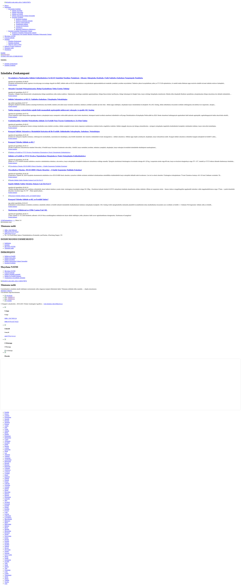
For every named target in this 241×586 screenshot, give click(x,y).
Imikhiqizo (8, 7)
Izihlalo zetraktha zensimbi (12, 274)
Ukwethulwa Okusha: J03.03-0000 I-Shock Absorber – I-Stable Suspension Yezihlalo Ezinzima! (45, 170)
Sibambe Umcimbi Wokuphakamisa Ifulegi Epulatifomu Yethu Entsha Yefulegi (38, 89)
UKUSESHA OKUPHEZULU (53, 304)
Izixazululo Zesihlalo (14, 9)
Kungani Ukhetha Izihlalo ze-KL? (21, 142)
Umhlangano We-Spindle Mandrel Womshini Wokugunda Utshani (31, 34)
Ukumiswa (19, 27)
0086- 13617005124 (11, 230)
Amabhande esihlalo (22, 24)
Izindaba (7, 39)
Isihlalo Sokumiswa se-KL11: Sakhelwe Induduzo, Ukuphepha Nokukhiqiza (37, 99)
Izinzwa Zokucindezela (23, 22)
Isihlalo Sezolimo (17, 10)
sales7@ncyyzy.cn (10, 233)
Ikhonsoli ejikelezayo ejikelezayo (25, 29)
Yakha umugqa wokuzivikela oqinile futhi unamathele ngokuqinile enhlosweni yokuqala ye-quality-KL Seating (51, 110)
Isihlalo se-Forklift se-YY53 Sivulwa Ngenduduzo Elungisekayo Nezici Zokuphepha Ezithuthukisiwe (47, 156)
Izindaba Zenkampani (14, 41)
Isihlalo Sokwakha (17, 12)
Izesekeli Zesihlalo (17, 17)
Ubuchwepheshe (9, 38)
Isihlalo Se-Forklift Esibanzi (13, 276)
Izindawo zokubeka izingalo (24, 21)
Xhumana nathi (9, 48)
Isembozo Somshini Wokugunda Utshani (24, 32)
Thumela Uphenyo (6, 290)
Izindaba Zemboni (13, 43)
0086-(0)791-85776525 (11, 232)
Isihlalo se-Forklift (17, 14)
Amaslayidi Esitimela (22, 26)
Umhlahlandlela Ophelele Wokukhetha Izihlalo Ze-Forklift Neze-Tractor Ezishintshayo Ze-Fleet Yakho (47, 121)
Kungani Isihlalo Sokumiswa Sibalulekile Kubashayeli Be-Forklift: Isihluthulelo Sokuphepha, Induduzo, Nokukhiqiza (54, 131)
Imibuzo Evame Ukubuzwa (13, 46)
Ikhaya (7, 5)
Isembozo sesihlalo (21, 19)
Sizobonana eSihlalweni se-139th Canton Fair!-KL (27, 210)
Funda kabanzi (12, 85)
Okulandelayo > (8, 220)
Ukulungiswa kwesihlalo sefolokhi (15, 278)
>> (14, 220)
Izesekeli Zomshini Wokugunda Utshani (20, 31)
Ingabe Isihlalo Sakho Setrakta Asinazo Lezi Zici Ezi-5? (29, 184)
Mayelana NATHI (10, 36)
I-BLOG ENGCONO (14, 44)
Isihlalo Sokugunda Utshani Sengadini (23, 15)
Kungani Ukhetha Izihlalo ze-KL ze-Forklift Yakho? (28, 199)
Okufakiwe (8, 49)
